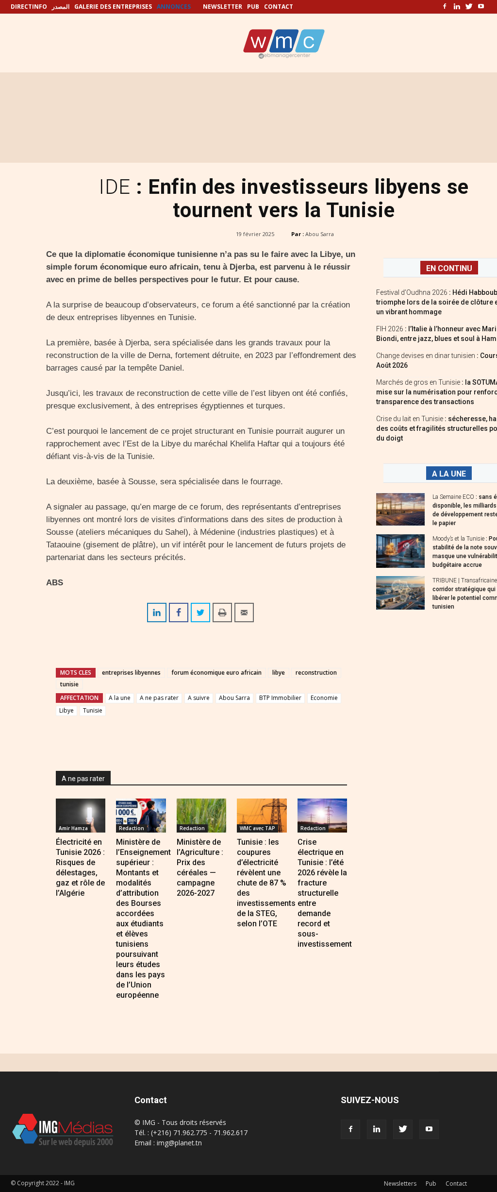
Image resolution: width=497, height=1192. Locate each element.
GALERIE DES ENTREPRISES (113, 6)
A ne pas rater (159, 698)
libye (278, 672)
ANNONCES (174, 6)
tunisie (69, 684)
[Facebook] (444, 7)
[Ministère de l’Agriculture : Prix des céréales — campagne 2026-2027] (201, 816)
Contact (456, 1183)
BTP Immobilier (280, 698)
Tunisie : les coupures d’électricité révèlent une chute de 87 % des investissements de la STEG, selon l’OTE (266, 882)
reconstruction (316, 672)
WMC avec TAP (257, 828)
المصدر (60, 6)
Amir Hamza (73, 828)
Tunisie (92, 710)
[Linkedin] (456, 7)
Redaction (131, 828)
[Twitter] (469, 7)
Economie (324, 698)
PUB (253, 6)
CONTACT (278, 6)
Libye (66, 710)
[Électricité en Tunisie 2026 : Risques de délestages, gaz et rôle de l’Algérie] (80, 816)
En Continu (449, 268)
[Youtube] (481, 7)
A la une (120, 698)
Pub (431, 1183)
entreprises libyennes (131, 672)
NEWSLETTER (222, 6)
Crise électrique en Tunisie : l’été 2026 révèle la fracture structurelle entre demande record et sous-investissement (325, 893)
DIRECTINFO (29, 6)
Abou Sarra (319, 234)
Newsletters (400, 1183)
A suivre (199, 698)
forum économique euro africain (216, 672)
